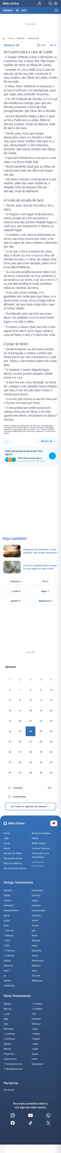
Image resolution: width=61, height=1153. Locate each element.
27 (20, 731)
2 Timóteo (37, 1008)
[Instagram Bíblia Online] (12, 1115)
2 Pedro (36, 1038)
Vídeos (35, 838)
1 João (35, 1043)
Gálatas (8, 1043)
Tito (34, 1013)
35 (51, 741)
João (6, 1018)
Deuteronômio (11, 910)
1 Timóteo (37, 1003)
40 (51, 751)
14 (41, 700)
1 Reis (7, 940)
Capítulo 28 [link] (33, 38)
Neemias (8, 965)
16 (10, 710)
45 (51, 762)
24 (41, 720)
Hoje (6, 838)
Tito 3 (45, 581)
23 (30, 720)
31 (10, 741)
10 (51, 689)
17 (20, 710)
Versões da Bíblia (13, 853)
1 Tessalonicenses (13, 1063)
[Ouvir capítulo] (56, 10)
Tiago (35, 1028)
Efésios (7, 1048)
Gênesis (21, 38)
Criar (43, 45)
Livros (11, 38)
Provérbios (9, 985)
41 (10, 762)
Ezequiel (36, 915)
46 (10, 772)
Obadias (36, 940)
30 (51, 731)
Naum (35, 955)
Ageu (34, 970)
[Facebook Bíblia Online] (12, 1122)
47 (20, 772)
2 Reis (7, 945)
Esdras (7, 960)
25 (51, 720)
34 (41, 741)
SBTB (38, 429)
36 (10, 751)
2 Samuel (8, 935)
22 (20, 720)
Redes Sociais (39, 843)
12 (20, 700)
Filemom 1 (15, 581)
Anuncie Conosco (41, 848)
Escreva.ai (9, 1089)
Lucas (7, 1013)
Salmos (7, 980)
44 (41, 762)
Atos (6, 1023)
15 (51, 700)
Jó (5, 975)
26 (10, 731)
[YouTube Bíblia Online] (30, 1115)
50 (51, 772)
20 (51, 710)
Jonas (34, 945)
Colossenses (10, 1058)
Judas (35, 1058)
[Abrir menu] (55, 3)
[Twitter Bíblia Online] (48, 1122)
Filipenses (9, 1053)
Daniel (35, 920)
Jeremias (36, 905)
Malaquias (37, 980)
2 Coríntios (9, 1038)
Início (7, 833)
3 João (35, 1053)
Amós (35, 935)
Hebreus (36, 1023)
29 (41, 731)
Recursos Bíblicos (13, 863)
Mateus (8, 1003)
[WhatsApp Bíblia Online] (48, 1115)
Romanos (8, 1028)
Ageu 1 (45, 591)
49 (41, 772)
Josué (6, 915)
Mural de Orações (41, 833)
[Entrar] (39, 3)
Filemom (36, 1018)
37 (20, 751)
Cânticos (36, 895)
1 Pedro (36, 1033)
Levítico (8, 900)
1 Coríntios (9, 1033)
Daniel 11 (16, 600)
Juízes (7, 920)
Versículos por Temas (15, 868)
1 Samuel (8, 930)
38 (30, 751)
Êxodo (7, 895)
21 (10, 720)
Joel (34, 930)
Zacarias (36, 975)
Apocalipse (37, 1063)
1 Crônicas (9, 950)
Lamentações (39, 910)
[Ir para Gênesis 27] (6, 441)
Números (8, 905)
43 (30, 762)
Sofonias (36, 965)
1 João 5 (16, 591)
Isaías (35, 900)
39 (41, 751)
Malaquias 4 (45, 600)
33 (30, 741)
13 (30, 700)
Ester (6, 970)
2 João (35, 1048)
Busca (7, 848)
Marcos (7, 1008)
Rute (6, 925)
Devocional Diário (13, 858)
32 (20, 741)
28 (17, 10)
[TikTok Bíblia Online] (30, 1122)
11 (10, 700)
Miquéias (36, 950)
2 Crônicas (9, 955)
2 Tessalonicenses (13, 1068)
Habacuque (38, 960)
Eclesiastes (37, 890)
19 (41, 710)
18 (30, 710)
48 (30, 772)
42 (20, 762)
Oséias (35, 925)
